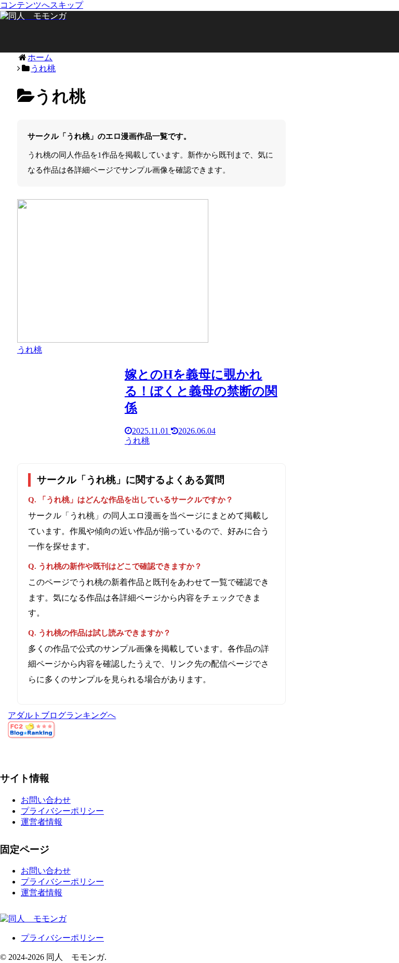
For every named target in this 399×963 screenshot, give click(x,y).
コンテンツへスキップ (41, 5)
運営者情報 (41, 821)
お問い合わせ (46, 800)
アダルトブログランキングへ (62, 715)
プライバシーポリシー (62, 810)
